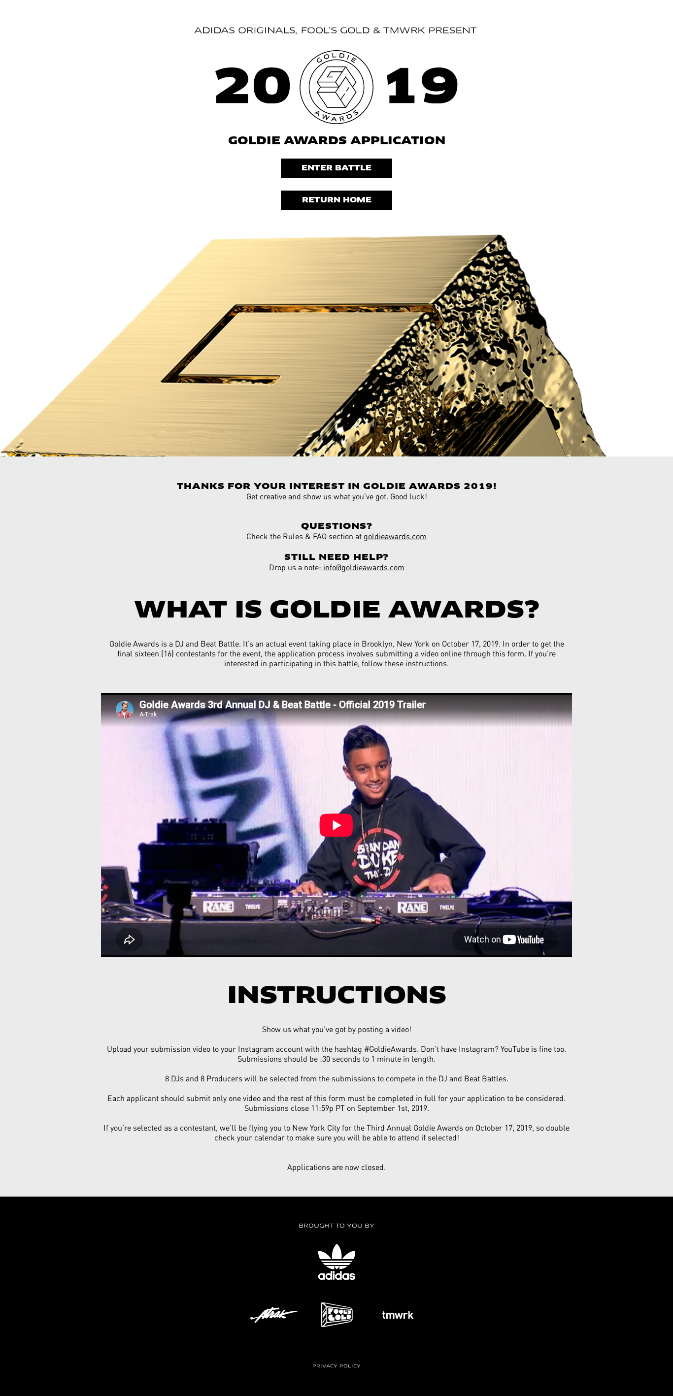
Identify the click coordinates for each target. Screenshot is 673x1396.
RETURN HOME (336, 200)
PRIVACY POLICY (336, 1366)
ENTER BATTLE (336, 168)
